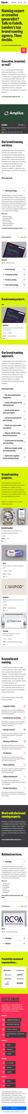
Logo (17, 642)
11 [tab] (25, 304)
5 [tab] (12, 304)
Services (4, 638)
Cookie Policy (6, 1111)
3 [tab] (25, 237)
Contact (23, 1111)
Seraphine (6, 597)
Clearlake (5, 631)
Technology (10, 638)
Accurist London (7, 528)
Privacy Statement (15, 1111)
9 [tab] (21, 304)
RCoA (3, 929)
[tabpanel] (14, 113)
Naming (8, 263)
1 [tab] (19, 237)
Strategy (12, 263)
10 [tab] (23, 304)
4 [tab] (9, 304)
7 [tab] (16, 304)
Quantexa (4, 260)
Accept (14, 1108)
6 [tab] (14, 304)
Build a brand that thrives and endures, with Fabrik (12, 896)
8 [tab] (18, 304)
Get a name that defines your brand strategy (12, 228)
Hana (4, 563)
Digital (13, 642)
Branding (9, 642)
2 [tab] (22, 237)
